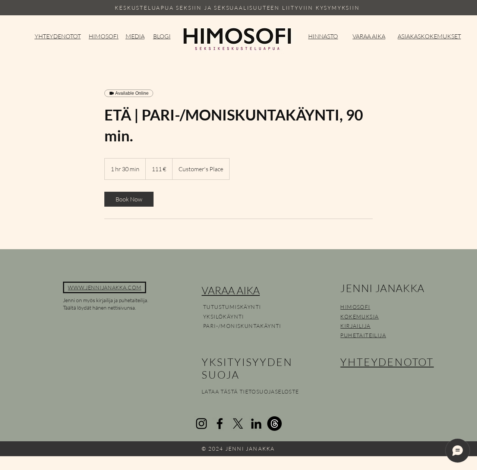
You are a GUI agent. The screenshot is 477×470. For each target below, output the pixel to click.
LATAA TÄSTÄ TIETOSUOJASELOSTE (250, 391)
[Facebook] (219, 423)
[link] (129, 199)
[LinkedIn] (256, 423)
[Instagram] (201, 423)
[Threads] (274, 423)
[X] (238, 423)
